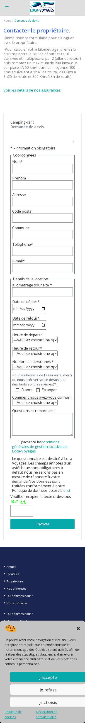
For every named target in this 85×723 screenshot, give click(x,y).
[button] (78, 628)
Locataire (13, 574)
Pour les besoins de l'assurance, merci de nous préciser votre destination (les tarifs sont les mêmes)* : (42, 379)
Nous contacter (17, 603)
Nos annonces (17, 588)
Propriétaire (15, 581)
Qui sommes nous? (20, 596)
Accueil (11, 567)
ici (68, 490)
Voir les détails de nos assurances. (32, 90)
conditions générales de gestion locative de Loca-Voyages (39, 447)
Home (7, 20)
